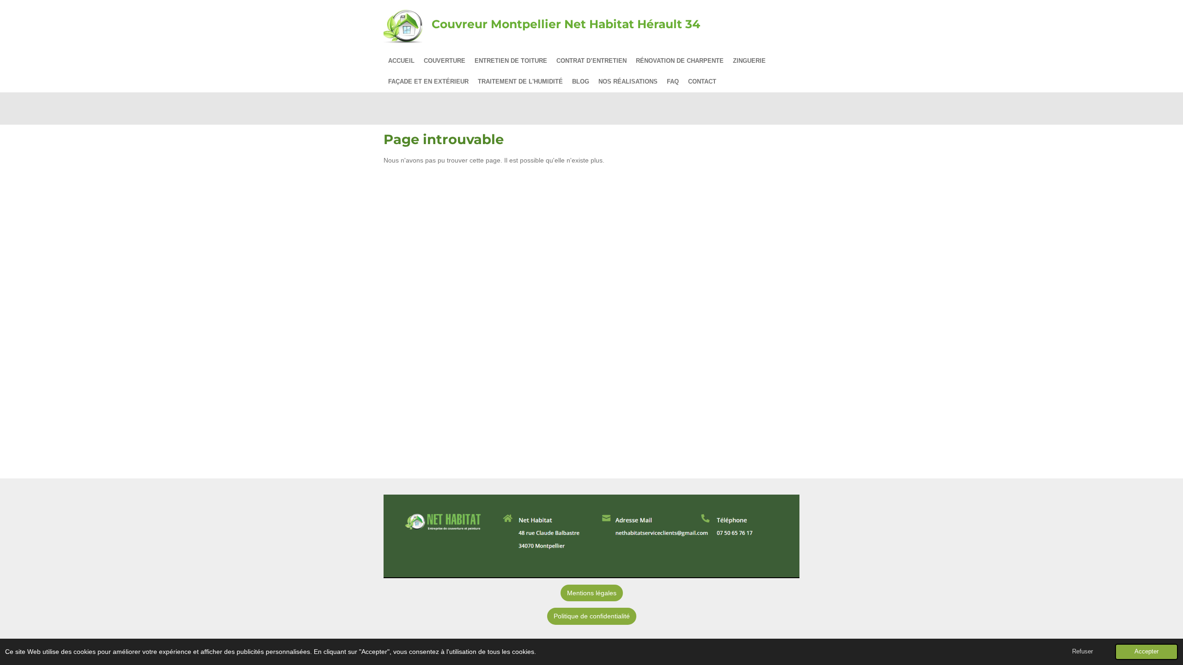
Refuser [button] (1082, 651)
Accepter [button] (1146, 651)
